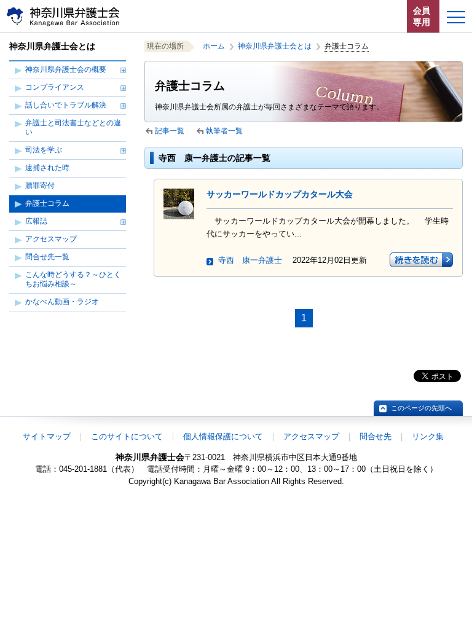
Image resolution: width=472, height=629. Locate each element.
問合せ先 (375, 436)
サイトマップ (47, 436)
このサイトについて (127, 436)
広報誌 (36, 221)
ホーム (214, 46)
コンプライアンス (54, 87)
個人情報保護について (223, 436)
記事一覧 (169, 131)
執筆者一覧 (224, 131)
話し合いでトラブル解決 (65, 105)
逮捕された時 (47, 167)
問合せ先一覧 (47, 256)
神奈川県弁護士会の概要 (65, 69)
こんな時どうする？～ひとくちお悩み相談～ (73, 279)
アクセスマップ (51, 239)
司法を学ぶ (43, 150)
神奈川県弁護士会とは (275, 46)
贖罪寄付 (40, 185)
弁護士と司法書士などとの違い (73, 127)
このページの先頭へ (421, 408)
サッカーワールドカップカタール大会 (279, 194)
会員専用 (421, 16)
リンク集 (428, 436)
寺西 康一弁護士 (250, 260)
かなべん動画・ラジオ (62, 301)
